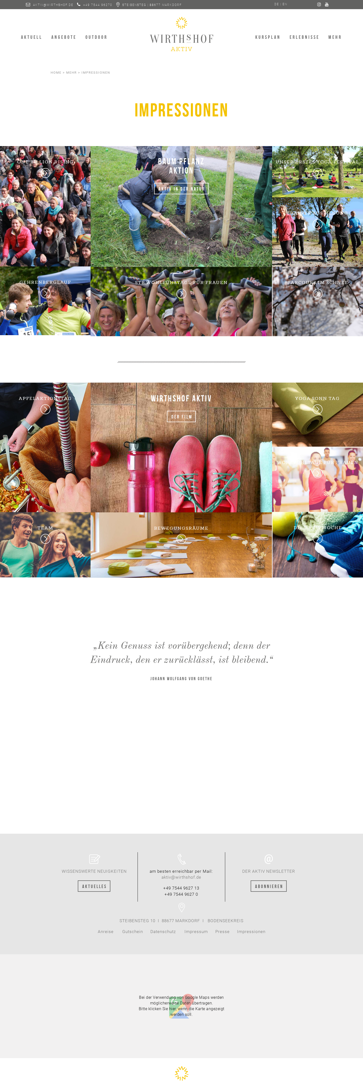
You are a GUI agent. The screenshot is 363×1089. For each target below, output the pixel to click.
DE (276, 4)
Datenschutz (163, 931)
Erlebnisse (305, 36)
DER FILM (181, 416)
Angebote (64, 36)
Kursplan (268, 36)
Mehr (335, 36)
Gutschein (132, 931)
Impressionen (251, 931)
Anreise (106, 931)
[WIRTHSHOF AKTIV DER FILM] (181, 447)
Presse (222, 931)
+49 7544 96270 (98, 5)
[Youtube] (327, 5)
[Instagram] (319, 5)
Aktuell (31, 36)
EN (284, 4)
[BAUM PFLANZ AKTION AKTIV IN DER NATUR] (181, 206)
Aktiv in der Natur (182, 188)
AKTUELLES (94, 886)
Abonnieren (269, 886)
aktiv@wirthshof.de (53, 5)
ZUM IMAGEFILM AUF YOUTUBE (182, 783)
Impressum (196, 931)
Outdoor (96, 36)
